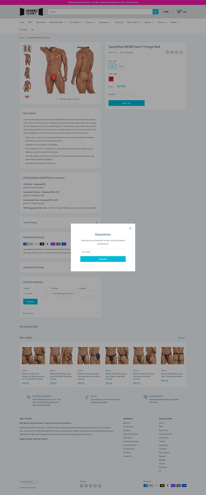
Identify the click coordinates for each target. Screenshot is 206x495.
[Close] (130, 228)
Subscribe (103, 259)
